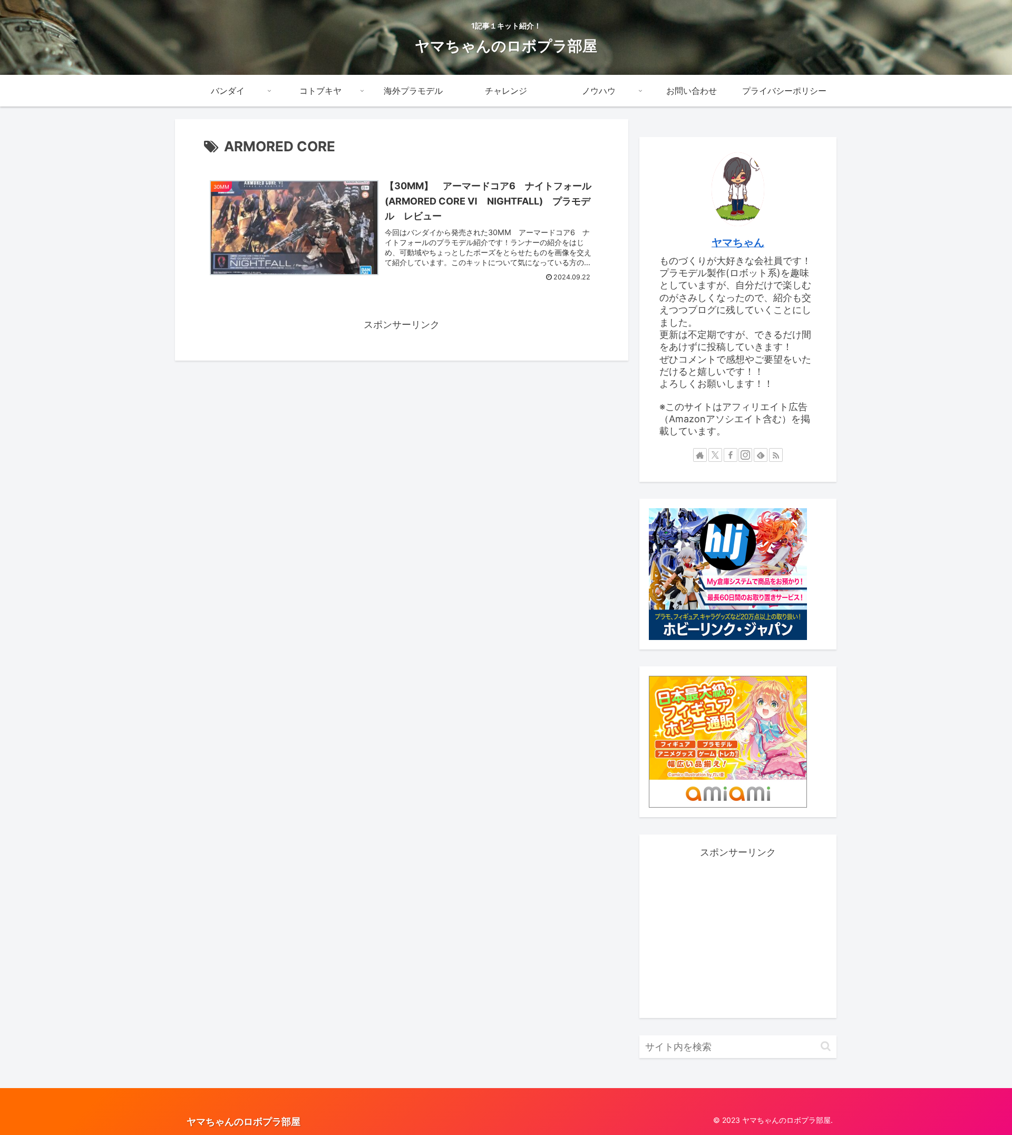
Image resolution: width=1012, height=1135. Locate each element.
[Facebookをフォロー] (730, 455)
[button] (825, 1046)
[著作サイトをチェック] (700, 455)
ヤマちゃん (738, 242)
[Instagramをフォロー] (745, 455)
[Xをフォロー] (715, 455)
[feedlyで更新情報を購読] (760, 455)
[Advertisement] (738, 934)
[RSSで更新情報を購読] (776, 455)
